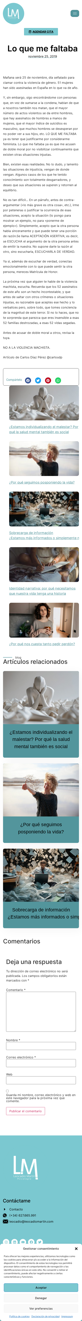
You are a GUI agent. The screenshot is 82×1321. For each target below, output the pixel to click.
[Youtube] (23, 1242)
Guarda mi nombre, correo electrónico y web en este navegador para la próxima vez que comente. (41, 1098)
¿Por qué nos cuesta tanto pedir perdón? (42, 644)
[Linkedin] (14, 1242)
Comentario (16, 989)
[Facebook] (31, 1242)
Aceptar (41, 1287)
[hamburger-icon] (75, 13)
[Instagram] (6, 1242)
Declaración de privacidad (45, 1316)
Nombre (13, 1040)
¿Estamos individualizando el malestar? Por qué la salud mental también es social (41, 739)
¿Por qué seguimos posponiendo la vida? (42, 482)
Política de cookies (19, 1316)
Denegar (41, 1298)
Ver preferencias (41, 1308)
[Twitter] (39, 1242)
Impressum (67, 1316)
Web (9, 1074)
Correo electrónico (21, 1057)
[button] (76, 1249)
